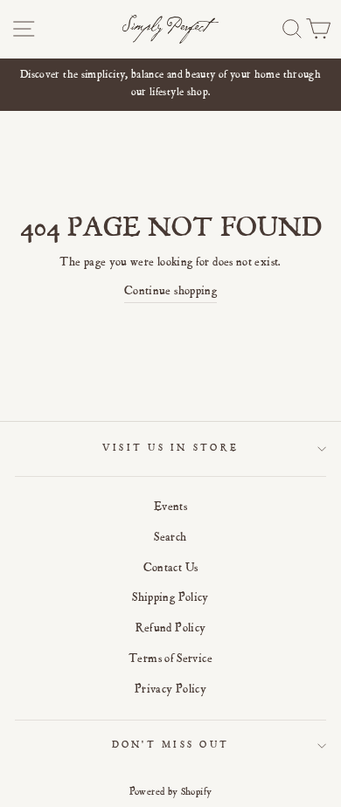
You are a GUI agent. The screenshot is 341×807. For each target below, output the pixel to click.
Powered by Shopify (170, 792)
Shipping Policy (170, 598)
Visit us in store (170, 448)
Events (170, 507)
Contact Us (170, 568)
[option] (170, 85)
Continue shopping (170, 292)
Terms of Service (170, 659)
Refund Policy (171, 629)
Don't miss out (171, 745)
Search (170, 538)
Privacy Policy (170, 690)
